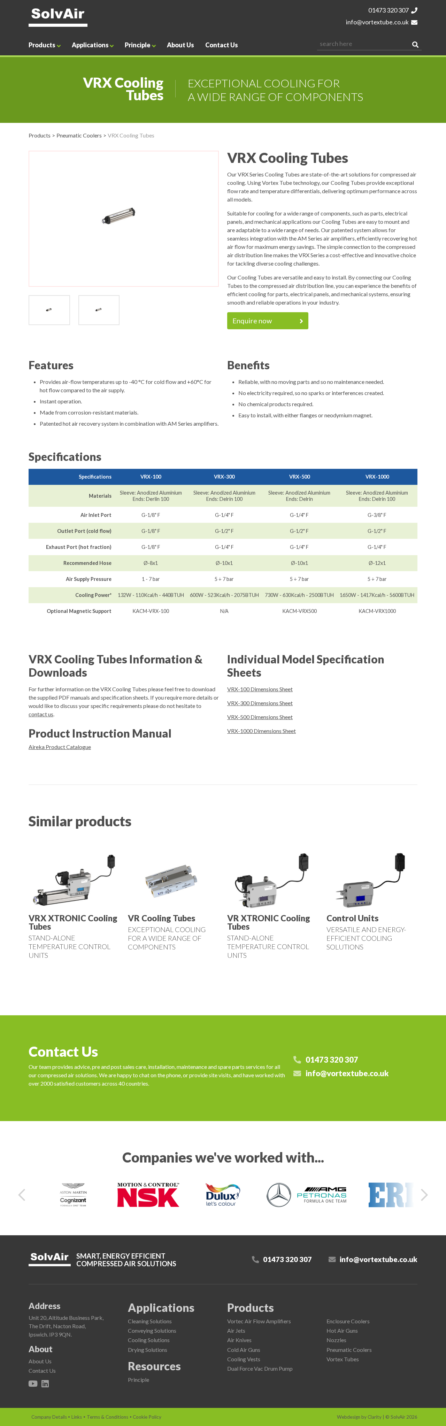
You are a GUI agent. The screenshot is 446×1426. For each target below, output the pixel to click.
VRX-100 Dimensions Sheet (260, 689)
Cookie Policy (147, 1417)
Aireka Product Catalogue (60, 746)
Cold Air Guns (243, 1349)
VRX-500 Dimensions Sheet (260, 717)
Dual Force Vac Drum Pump (260, 1368)
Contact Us (221, 45)
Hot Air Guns (342, 1330)
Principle (138, 45)
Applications (90, 45)
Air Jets (236, 1330)
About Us (180, 45)
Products (42, 45)
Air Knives (239, 1340)
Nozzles (336, 1340)
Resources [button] (154, 1366)
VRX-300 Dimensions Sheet (260, 703)
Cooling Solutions (149, 1340)
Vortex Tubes (342, 1359)
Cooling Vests (243, 1359)
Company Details (49, 1417)
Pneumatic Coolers (79, 135)
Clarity (375, 1417)
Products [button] (250, 1307)
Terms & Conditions (107, 1417)
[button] (21, 1194)
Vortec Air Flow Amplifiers (259, 1321)
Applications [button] (161, 1307)
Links (76, 1417)
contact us (41, 714)
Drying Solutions (147, 1349)
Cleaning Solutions (150, 1321)
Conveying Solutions (152, 1330)
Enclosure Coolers (348, 1321)
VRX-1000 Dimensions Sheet (261, 730)
